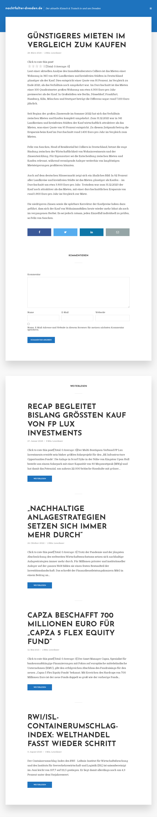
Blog (96, 8)
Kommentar (33, 274)
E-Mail (65, 312)
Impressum (122, 8)
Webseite (100, 312)
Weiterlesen (40, 479)
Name (30, 312)
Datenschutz (138, 8)
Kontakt (107, 8)
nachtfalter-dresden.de (23, 8)
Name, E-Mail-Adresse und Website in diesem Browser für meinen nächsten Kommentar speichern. (75, 328)
